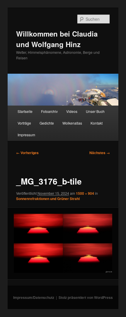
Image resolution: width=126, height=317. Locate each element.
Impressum (26, 134)
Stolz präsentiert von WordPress (86, 297)
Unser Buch (95, 111)
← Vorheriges (27, 152)
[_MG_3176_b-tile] (63, 243)
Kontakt (97, 122)
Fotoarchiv (49, 111)
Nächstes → (99, 152)
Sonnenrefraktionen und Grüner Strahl (48, 198)
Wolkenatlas (72, 122)
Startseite (25, 111)
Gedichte (47, 122)
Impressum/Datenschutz (33, 297)
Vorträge (24, 122)
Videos (71, 111)
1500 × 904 (85, 193)
